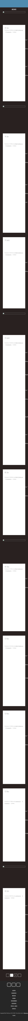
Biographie (14, 993)
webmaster (18, 801)
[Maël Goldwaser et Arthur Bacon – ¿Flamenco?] (14, 877)
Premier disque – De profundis (13, 339)
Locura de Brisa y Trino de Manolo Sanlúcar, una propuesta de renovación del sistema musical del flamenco (13, 245)
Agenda (14, 998)
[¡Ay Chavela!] (14, 551)
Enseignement (14, 1000)
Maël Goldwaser (19, 30)
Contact (14, 1008)
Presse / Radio (14, 1006)
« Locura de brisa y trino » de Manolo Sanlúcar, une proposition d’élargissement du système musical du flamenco (14, 718)
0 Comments (8, 32)
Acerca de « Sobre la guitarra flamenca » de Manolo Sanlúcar (14, 641)
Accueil (14, 990)
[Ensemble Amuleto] (14, 18)
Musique (14, 995)
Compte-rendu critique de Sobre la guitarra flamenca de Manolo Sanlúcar (12, 795)
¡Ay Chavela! (14, 566)
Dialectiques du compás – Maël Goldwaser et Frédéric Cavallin (13, 139)
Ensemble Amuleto (15, 28)
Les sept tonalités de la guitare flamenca (13, 473)
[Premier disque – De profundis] (14, 324)
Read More (8, 97)
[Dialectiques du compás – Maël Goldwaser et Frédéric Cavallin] (14, 119)
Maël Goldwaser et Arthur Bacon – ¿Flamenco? (14, 892)
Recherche (14, 1003)
